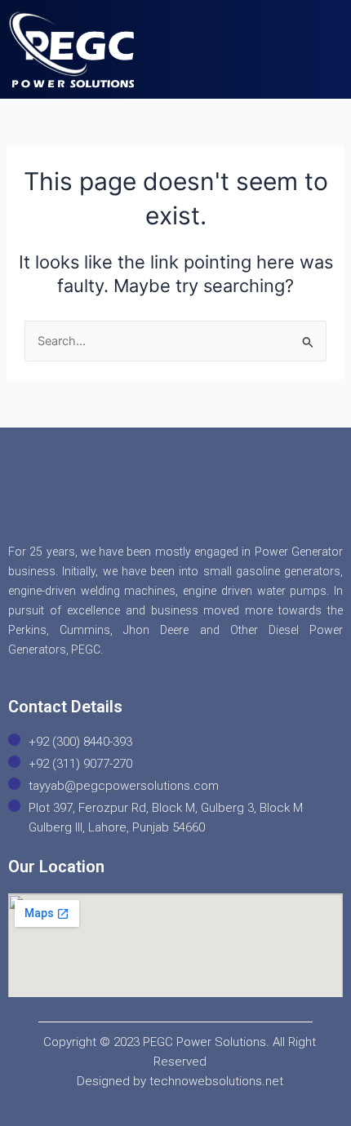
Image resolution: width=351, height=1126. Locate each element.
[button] (317, 38)
